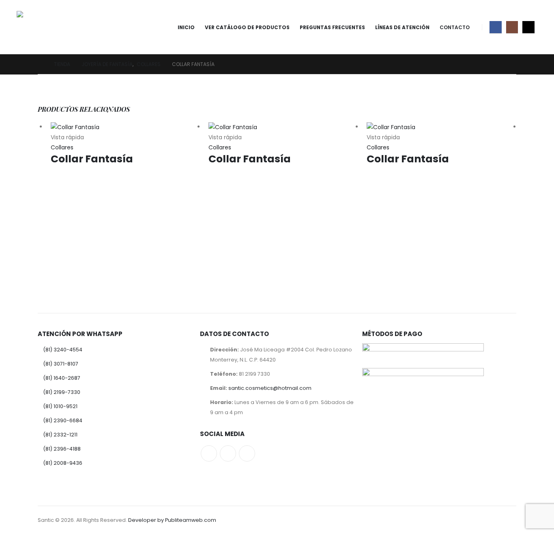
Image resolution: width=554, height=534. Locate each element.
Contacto (455, 27)
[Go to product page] (125, 127)
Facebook (209, 453)
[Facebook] (495, 27)
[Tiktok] (528, 27)
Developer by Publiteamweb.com (172, 520)
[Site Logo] (39, 27)
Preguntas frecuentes (332, 27)
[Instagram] (512, 27)
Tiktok (247, 453)
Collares (62, 147)
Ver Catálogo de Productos (247, 27)
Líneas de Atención (402, 27)
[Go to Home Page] (40, 64)
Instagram (228, 453)
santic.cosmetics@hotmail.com (269, 388)
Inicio (186, 27)
